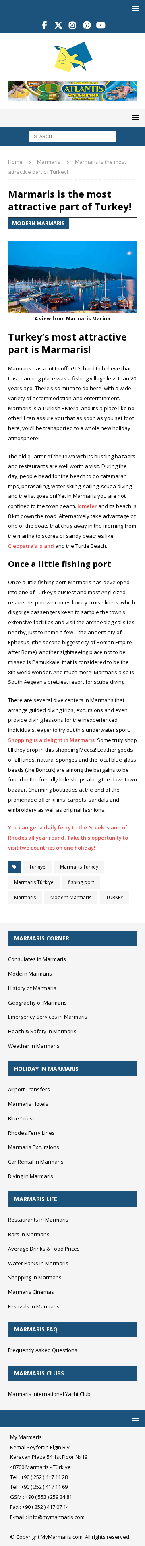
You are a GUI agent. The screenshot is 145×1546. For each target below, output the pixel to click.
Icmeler (87, 506)
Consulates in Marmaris (37, 959)
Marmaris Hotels (28, 1103)
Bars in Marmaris (29, 1234)
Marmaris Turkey (79, 866)
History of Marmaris (32, 988)
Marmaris (25, 897)
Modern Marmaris (70, 897)
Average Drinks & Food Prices (44, 1248)
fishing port (81, 882)
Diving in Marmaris (30, 1176)
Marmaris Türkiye (34, 882)
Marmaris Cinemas (31, 1291)
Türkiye (37, 866)
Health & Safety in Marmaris (42, 1031)
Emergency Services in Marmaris (47, 1016)
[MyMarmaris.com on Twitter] (59, 25)
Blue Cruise (22, 1118)
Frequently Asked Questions (42, 1350)
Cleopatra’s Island (31, 545)
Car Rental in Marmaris (36, 1161)
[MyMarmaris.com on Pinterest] (87, 25)
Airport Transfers (29, 1089)
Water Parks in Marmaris (38, 1263)
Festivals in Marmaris (34, 1306)
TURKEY (114, 897)
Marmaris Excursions (33, 1147)
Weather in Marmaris (34, 1045)
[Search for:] (72, 136)
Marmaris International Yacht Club (49, 1394)
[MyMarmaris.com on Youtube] (101, 25)
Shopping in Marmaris (35, 1277)
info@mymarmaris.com (56, 1517)
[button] (134, 8)
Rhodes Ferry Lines (31, 1133)
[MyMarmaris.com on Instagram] (73, 25)
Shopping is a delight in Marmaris (51, 740)
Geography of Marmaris (37, 1002)
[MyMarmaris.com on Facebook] (44, 25)
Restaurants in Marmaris (38, 1219)
